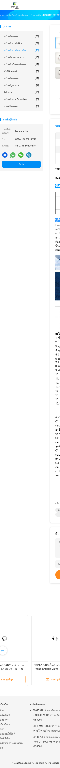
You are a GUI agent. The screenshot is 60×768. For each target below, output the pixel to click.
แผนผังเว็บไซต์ (7, 733)
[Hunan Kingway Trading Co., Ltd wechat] (21, 154)
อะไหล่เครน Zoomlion (21, 99)
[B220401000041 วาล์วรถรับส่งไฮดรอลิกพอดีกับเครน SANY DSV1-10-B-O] (26, 638)
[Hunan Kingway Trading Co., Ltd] (14, 5)
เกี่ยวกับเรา (5, 724)
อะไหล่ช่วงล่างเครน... (21, 57)
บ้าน (2, 710)
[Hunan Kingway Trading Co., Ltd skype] (29, 154)
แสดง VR (4, 719)
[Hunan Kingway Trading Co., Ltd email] (5, 154)
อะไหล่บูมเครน (21, 85)
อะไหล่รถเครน (21, 36)
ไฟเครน (21, 92)
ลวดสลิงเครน (21, 106)
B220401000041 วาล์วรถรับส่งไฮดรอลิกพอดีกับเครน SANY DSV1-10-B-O (26, 669)
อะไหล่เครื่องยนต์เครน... (21, 64)
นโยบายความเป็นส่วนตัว (11, 745)
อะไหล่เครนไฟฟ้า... (21, 43)
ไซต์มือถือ (5, 738)
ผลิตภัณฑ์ (5, 715)
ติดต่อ (21, 164)
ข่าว (2, 729)
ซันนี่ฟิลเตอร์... (21, 71)
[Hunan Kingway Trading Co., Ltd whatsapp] (13, 154)
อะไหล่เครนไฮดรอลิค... (21, 50)
